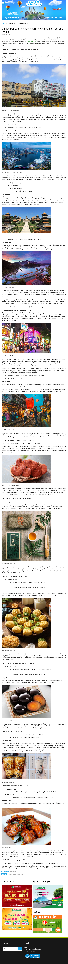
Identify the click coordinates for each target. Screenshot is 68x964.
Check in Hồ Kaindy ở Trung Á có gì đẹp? (16, 23)
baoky (3, 34)
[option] (35, 23)
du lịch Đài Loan (31, 41)
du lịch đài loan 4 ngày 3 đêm (16, 874)
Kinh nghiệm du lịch (14, 871)
